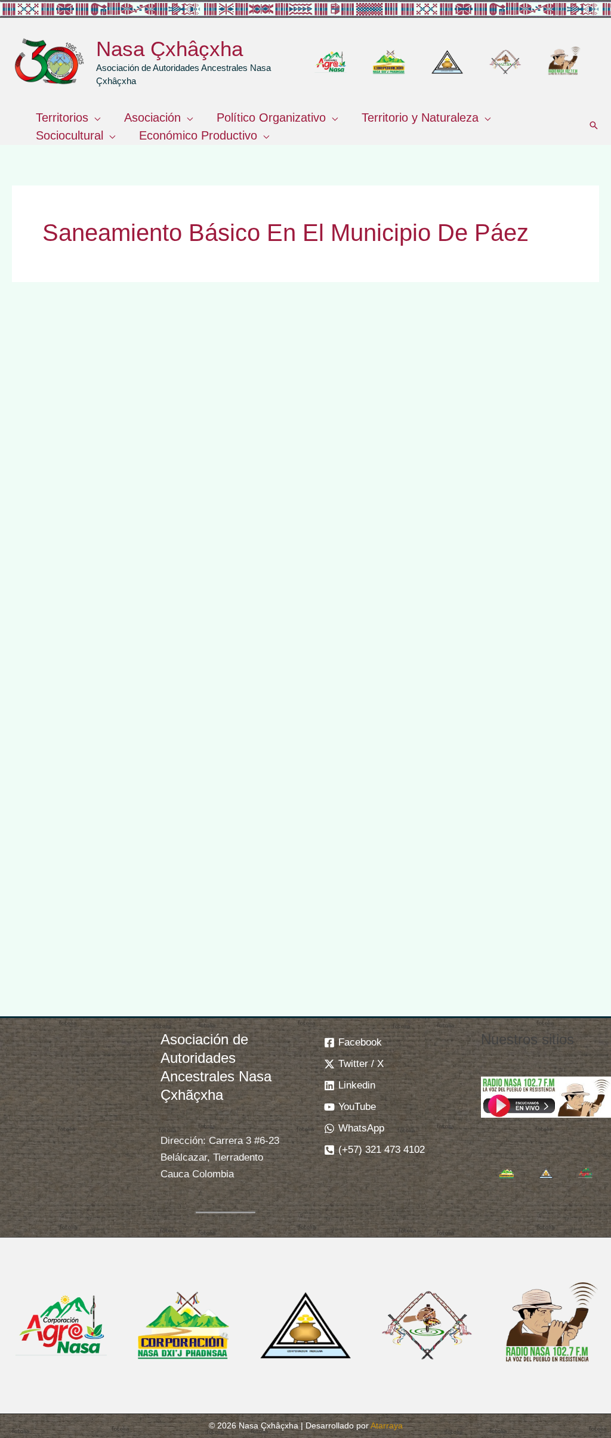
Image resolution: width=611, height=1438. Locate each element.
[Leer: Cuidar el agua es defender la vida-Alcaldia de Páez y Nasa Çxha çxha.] (305, 406)
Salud (100, 573)
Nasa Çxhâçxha (169, 48)
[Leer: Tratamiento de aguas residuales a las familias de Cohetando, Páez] (508, 406)
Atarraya (387, 1425)
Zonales (136, 573)
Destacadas (54, 559)
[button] (94, 117)
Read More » (56, 967)
